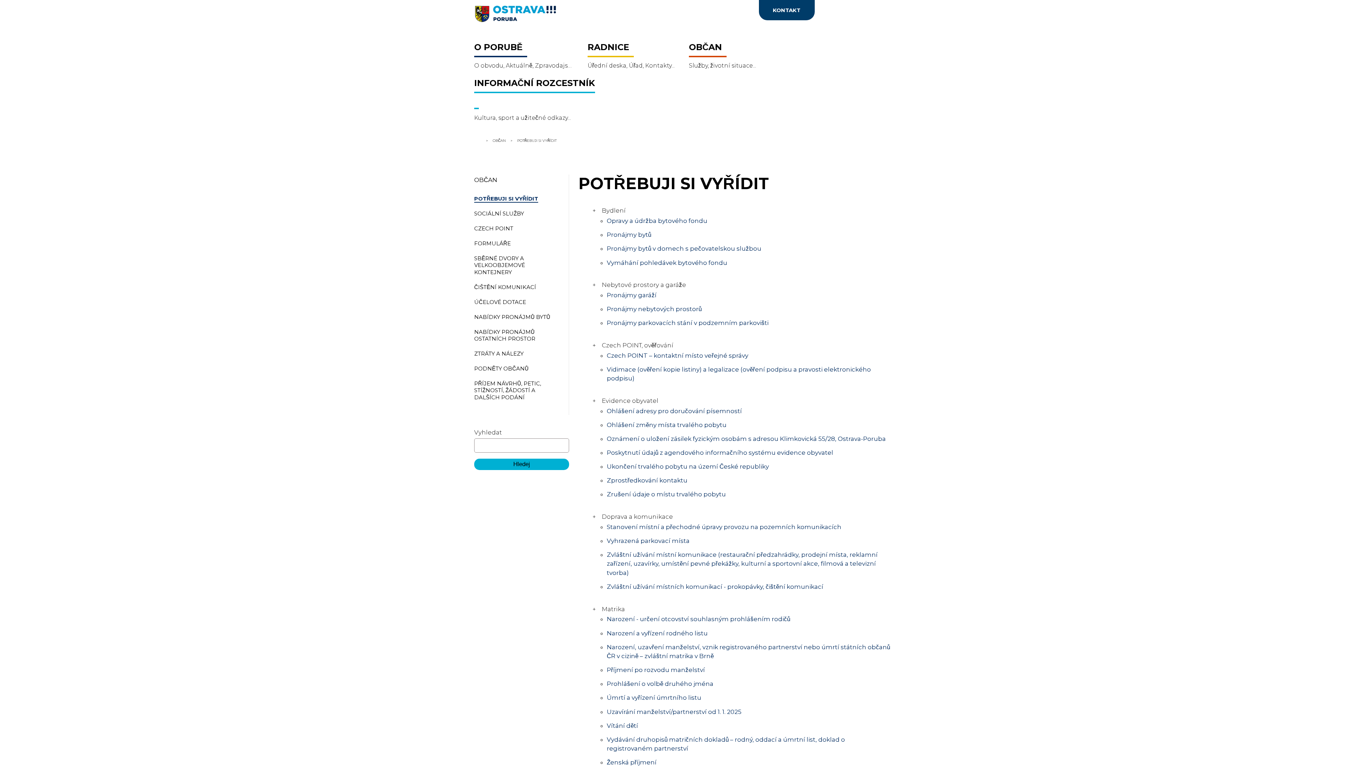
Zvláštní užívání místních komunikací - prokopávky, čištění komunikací (715, 586)
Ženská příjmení (632, 762)
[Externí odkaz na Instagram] (674, 12)
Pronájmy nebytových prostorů (654, 309)
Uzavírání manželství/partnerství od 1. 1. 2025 (674, 711)
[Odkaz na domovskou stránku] (478, 140)
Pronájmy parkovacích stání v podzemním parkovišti (687, 322)
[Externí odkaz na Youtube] (702, 12)
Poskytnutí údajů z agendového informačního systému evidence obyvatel (720, 452)
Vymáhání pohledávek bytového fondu (667, 262)
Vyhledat (488, 432)
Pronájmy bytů (629, 234)
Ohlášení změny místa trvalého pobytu (667, 424)
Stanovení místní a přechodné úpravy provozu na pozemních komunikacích (724, 526)
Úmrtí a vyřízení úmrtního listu (654, 697)
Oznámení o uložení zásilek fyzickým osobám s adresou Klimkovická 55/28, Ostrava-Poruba (746, 438)
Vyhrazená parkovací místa (648, 540)
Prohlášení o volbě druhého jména (660, 683)
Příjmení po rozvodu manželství (656, 669)
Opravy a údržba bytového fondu (657, 220)
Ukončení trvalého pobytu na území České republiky (688, 466)
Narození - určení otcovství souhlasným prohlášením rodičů (699, 619)
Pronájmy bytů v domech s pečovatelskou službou (684, 248)
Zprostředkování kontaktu (647, 480)
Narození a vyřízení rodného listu (657, 633)
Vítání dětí (622, 725)
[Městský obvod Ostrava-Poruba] (543, 16)
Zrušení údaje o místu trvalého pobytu (666, 494)
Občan (499, 140)
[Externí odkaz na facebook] (650, 12)
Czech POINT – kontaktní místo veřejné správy (678, 355)
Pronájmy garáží (632, 295)
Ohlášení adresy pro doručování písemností (674, 411)
